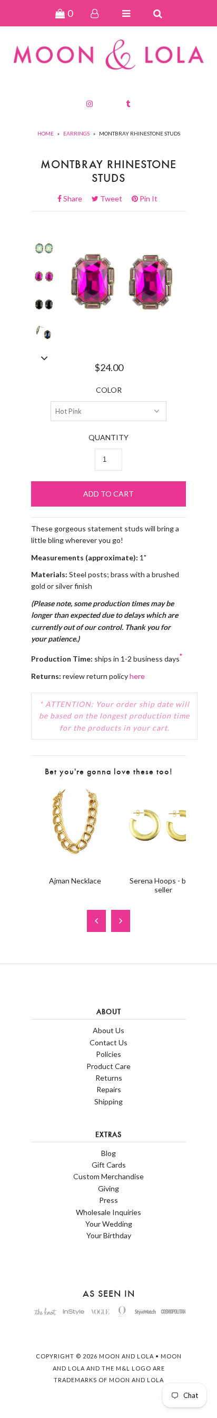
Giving (108, 1188)
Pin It (147, 198)
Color (109, 389)
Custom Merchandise (108, 1176)
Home (45, 133)
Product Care (108, 1066)
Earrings (76, 133)
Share (76, 198)
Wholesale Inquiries (108, 1212)
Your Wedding (108, 1223)
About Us (108, 1030)
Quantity (108, 437)
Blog (108, 1153)
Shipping (108, 1101)
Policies (108, 1054)
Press (108, 1200)
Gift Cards (109, 1164)
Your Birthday (108, 1235)
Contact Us (108, 1042)
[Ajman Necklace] (75, 861)
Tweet (114, 198)
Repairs (108, 1089)
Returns (108, 1077)
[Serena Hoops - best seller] (163, 861)
